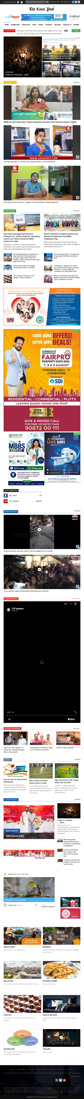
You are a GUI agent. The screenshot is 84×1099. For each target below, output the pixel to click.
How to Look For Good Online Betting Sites (15, 780)
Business (49, 25)
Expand (76, 330)
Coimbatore (15, 25)
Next (51, 828)
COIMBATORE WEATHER (70, 884)
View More (76, 82)
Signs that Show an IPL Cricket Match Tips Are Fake (66, 781)
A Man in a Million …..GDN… (64, 821)
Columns (57, 25)
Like (40, 495)
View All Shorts (76, 598)
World (40, 25)
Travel (76, 31)
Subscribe (38, 501)
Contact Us (67, 25)
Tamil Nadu (26, 25)
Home (7, 25)
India (34, 25)
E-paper (76, 25)
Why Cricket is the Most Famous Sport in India (38, 781)
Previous (7, 828)
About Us (70, 1069)
